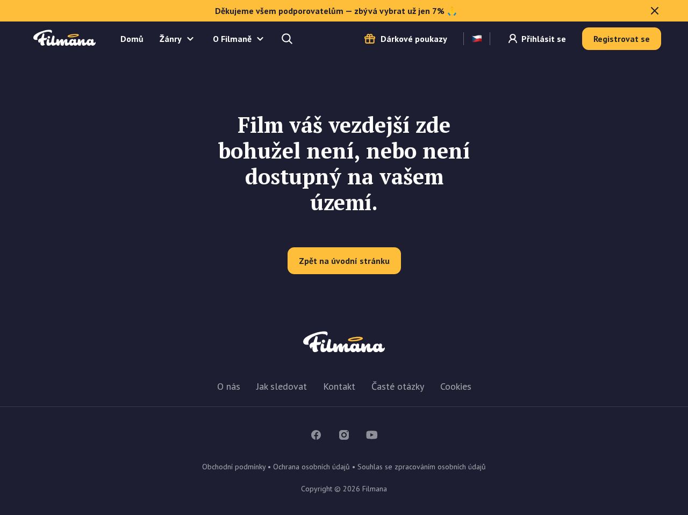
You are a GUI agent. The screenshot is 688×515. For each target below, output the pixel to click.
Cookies (455, 386)
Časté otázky (397, 386)
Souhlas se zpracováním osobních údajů (421, 466)
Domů (132, 38)
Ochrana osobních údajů (311, 466)
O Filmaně (232, 38)
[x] (654, 10)
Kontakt (339, 386)
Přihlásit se (543, 38)
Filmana (64, 38)
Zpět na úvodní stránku (344, 260)
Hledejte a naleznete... (288, 39)
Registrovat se (621, 38)
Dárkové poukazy (414, 38)
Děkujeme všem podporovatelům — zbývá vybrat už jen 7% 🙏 (336, 10)
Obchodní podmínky (234, 466)
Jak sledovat (281, 386)
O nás (228, 386)
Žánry (171, 38)
